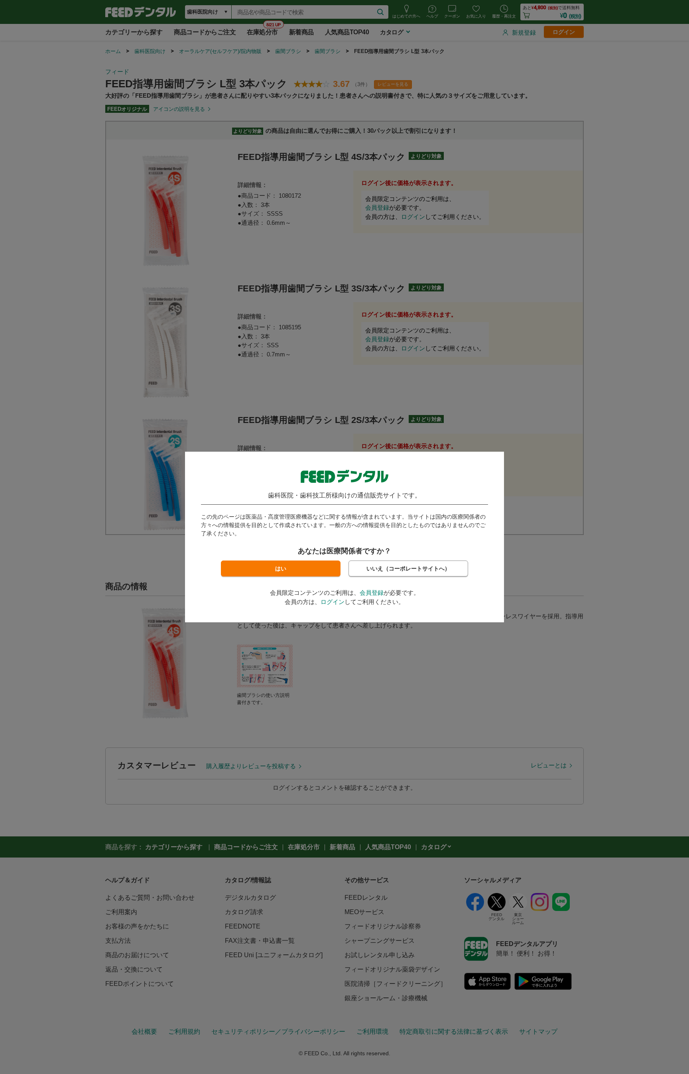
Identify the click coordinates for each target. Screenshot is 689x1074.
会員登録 (372, 592)
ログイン (332, 601)
